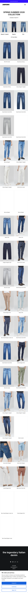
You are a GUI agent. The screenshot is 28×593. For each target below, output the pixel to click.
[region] (14, 582)
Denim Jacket (21, 438)
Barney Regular (7, 162)
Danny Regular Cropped (21, 86)
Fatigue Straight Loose (7, 262)
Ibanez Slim (7, 237)
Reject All (14, 590)
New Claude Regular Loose (7, 538)
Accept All (14, 583)
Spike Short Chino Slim (21, 488)
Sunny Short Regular (7, 463)
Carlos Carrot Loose (21, 187)
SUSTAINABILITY (14, 567)
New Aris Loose (7, 61)
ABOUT (14, 568)
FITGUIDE (14, 565)
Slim (14, 34)
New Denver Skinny (21, 61)
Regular (4, 34)
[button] (25, 5)
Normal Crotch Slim (23, 34)
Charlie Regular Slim (7, 312)
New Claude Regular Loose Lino (7, 337)
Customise (14, 586)
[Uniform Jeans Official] (6, 4)
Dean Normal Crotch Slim (7, 111)
